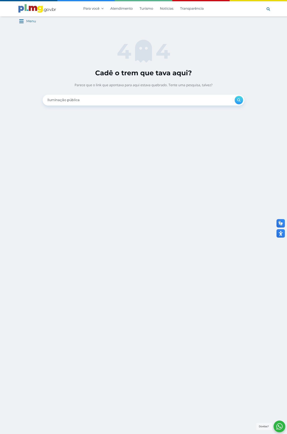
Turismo (146, 9)
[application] (101, 8)
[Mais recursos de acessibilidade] (280, 233)
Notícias (166, 9)
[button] (268, 8)
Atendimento (121, 9)
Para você (91, 9)
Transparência (192, 9)
